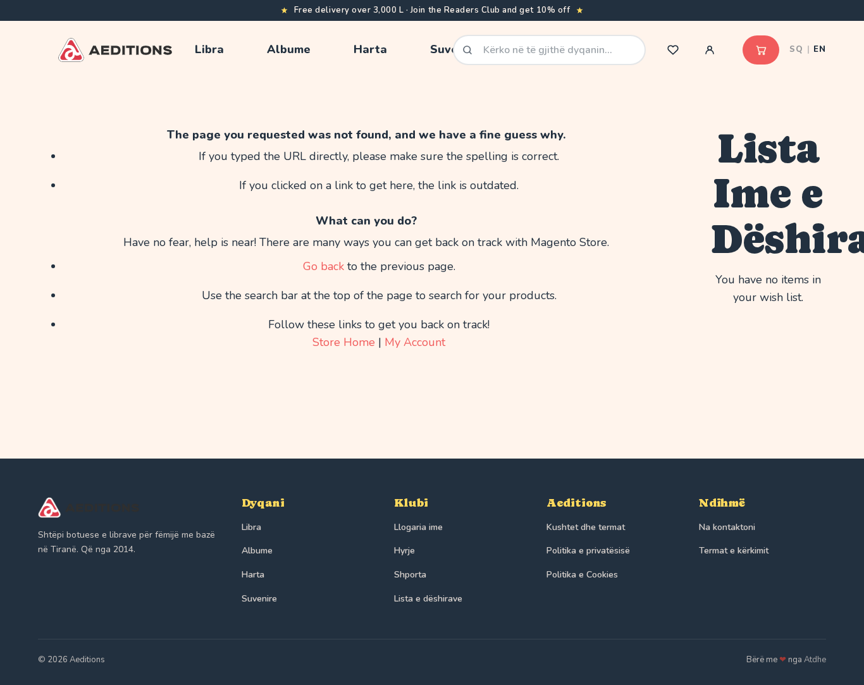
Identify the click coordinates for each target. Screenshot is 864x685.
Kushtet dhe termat (585, 527)
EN (819, 49)
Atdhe (815, 659)
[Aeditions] (127, 508)
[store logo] (115, 50)
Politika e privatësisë (588, 551)
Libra (251, 527)
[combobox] (549, 50)
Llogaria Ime (709, 50)
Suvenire (259, 599)
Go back (323, 266)
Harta (253, 575)
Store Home (343, 342)
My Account (415, 342)
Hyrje (404, 551)
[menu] (307, 49)
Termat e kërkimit (733, 551)
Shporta (410, 575)
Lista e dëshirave (428, 599)
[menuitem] (209, 49)
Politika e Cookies (582, 575)
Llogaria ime (418, 527)
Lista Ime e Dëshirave (673, 50)
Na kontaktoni (727, 527)
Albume (257, 551)
